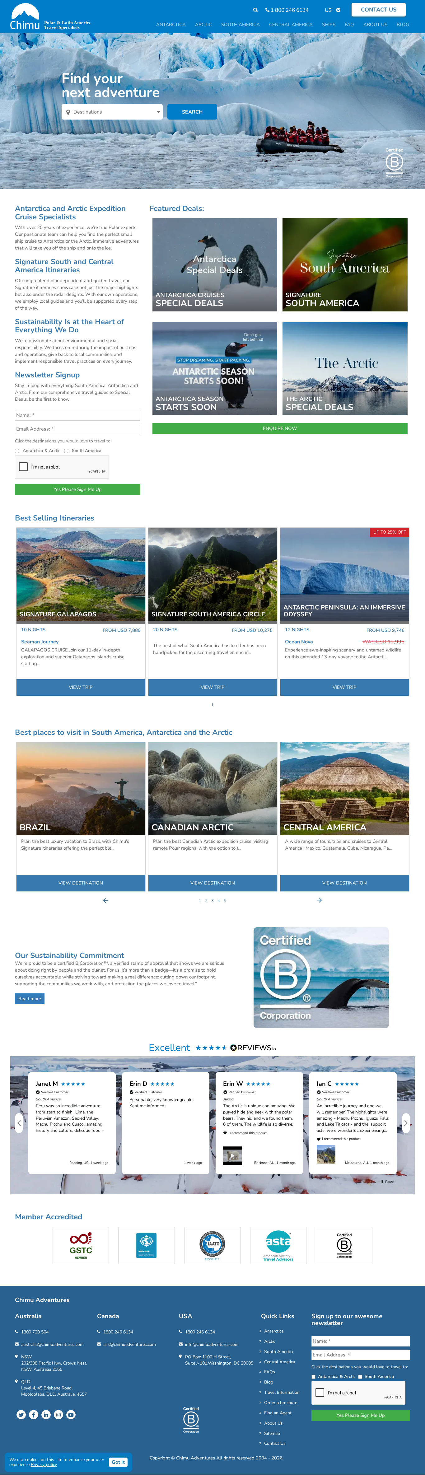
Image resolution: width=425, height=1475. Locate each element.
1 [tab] (212, 705)
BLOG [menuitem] (403, 24)
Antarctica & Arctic (41, 451)
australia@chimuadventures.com (52, 1344)
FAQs (269, 1372)
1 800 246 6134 (289, 10)
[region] (212, 1123)
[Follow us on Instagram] (58, 1414)
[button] (19, 1123)
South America (86, 451)
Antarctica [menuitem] (171, 24)
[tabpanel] (81, 611)
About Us (273, 1423)
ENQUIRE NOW (280, 428)
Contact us (378, 9)
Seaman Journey (39, 641)
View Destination (80, 883)
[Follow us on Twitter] (21, 1414)
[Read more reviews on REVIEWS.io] (253, 1047)
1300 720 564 (35, 1332)
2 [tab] (206, 900)
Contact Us (275, 1443)
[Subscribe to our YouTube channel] (71, 1414)
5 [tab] (225, 900)
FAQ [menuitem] (349, 24)
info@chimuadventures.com (212, 1344)
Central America (279, 1362)
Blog (268, 1382)
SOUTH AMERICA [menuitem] (240, 24)
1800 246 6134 (118, 1332)
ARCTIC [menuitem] (203, 24)
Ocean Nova (299, 641)
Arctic (269, 1341)
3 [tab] (212, 900)
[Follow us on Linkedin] (46, 1414)
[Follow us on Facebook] (33, 1414)
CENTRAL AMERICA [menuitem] (291, 24)
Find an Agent (278, 1413)
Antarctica (273, 1331)
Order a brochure (280, 1403)
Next (319, 900)
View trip (81, 687)
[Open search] (252, 10)
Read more (29, 999)
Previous (106, 900)
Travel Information (282, 1392)
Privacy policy (44, 1465)
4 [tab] (218, 900)
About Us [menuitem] (375, 24)
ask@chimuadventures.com (129, 1344)
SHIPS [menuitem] (328, 24)
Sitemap (272, 1433)
